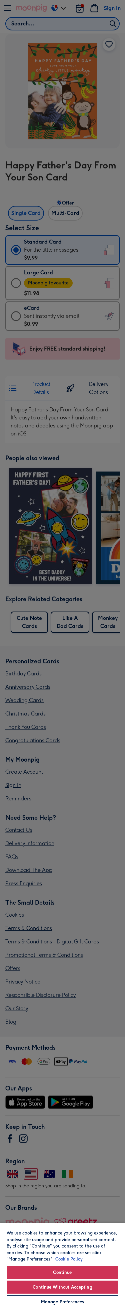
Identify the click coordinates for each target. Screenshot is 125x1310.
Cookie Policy (69, 1259)
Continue (62, 1272)
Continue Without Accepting (62, 1287)
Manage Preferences (62, 1301)
